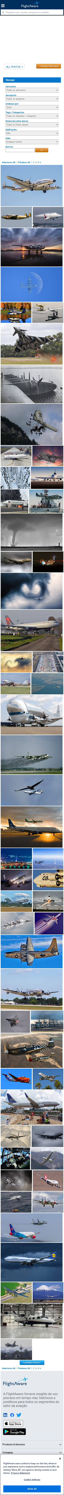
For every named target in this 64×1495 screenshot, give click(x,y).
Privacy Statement (20, 1473)
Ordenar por (12, 104)
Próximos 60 (24, 162)
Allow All (32, 1489)
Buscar (9, 147)
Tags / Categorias (15, 112)
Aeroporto (11, 95)
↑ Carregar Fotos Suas (48, 66)
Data (8, 138)
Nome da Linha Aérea (17, 121)
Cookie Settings (32, 1479)
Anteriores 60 (8, 162)
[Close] (60, 1458)
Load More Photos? (32, 1362)
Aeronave (11, 86)
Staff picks (11, 129)
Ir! (42, 150)
